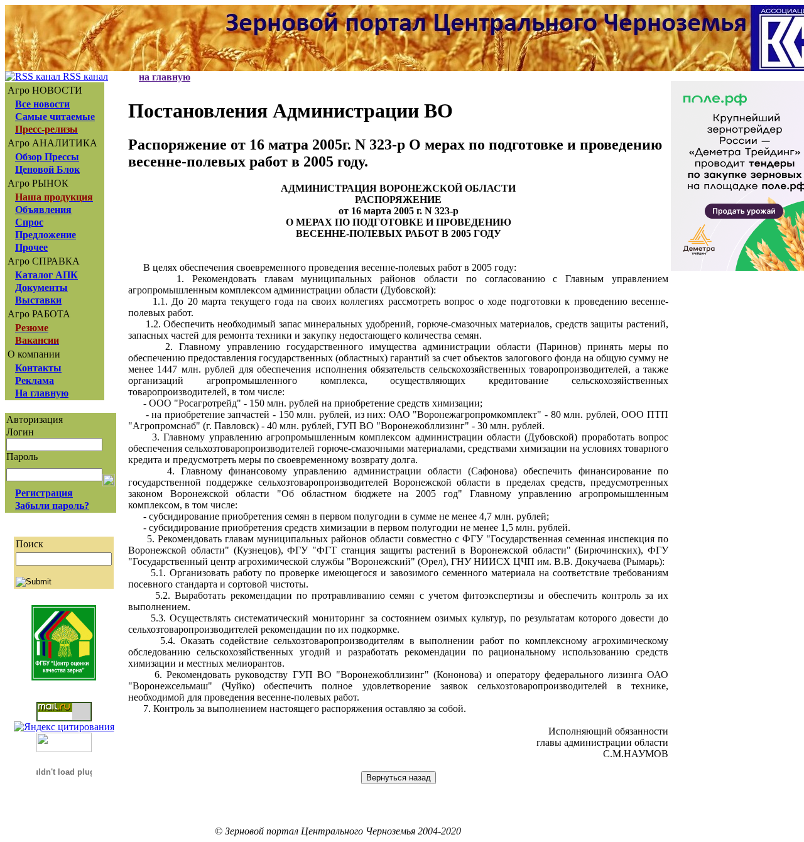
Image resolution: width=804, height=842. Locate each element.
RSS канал (84, 76)
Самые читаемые (55, 116)
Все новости (42, 104)
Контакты (38, 368)
